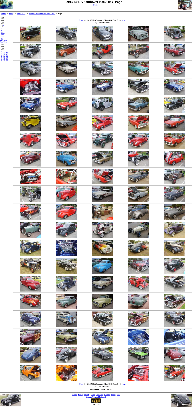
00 (7, 59)
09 (6, 54)
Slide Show (3, 40)
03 (7, 57)
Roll (2, 39)
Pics (118, 395)
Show (11, 14)
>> (3, 33)
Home (3, 14)
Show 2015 (21, 14)
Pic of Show (3, 42)
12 (7, 52)
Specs (113, 395)
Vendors (99, 395)
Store (93, 395)
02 (1, 59)
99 (1, 60)
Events (86, 395)
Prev (81, 20)
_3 (1, 28)
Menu (2, 36)
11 (1, 54)
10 (4, 54)
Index (2, 34)
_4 (1, 30)
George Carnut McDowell (96, 397)
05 (1, 57)
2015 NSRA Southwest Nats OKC (42, 14)
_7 (3, 26)
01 (4, 59)
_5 (1, 31)
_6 (3, 25)
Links (80, 395)
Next (123, 20)
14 (1, 52)
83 (7, 60)
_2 (1, 26)
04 (4, 57)
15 (1, 51)
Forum (107, 395)
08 (1, 56)
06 (7, 56)
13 (4, 52)
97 (4, 60)
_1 (1, 25)
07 (4, 56)
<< (2, 33)
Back (95, 5)
